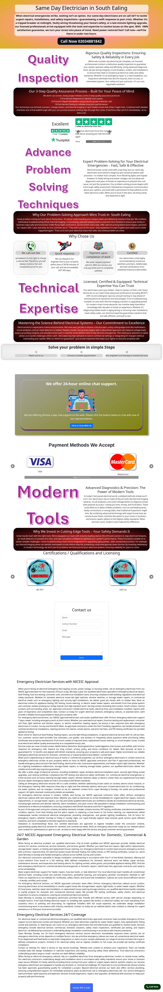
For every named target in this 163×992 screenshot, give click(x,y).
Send (81, 657)
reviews (64, 134)
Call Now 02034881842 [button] (81, 41)
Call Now (153, 987)
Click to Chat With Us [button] (82, 425)
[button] (78, 131)
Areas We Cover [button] (81, 987)
